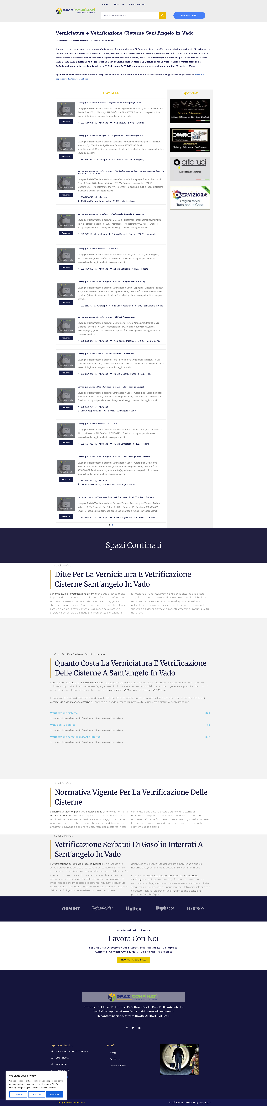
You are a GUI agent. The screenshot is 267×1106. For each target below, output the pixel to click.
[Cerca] (162, 15)
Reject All (37, 1094)
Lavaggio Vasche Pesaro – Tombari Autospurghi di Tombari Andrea (116, 497)
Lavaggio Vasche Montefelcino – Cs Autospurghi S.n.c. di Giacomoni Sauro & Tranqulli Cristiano (121, 172)
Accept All (54, 1094)
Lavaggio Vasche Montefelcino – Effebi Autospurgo (106, 317)
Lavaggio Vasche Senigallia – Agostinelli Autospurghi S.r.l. (111, 135)
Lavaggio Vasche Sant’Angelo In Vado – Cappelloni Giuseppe (112, 281)
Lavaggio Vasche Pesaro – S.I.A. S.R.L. (98, 423)
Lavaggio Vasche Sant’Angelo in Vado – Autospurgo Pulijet (111, 386)
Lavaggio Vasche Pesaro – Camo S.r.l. (98, 248)
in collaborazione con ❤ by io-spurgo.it (190, 1102)
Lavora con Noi (137, 4)
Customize (18, 1094)
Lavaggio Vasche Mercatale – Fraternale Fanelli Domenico (111, 213)
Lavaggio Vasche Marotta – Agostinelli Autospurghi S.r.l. (109, 102)
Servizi (117, 4)
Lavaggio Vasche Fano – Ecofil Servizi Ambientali (106, 353)
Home (105, 4)
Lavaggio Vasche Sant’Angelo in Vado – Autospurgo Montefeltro (114, 456)
